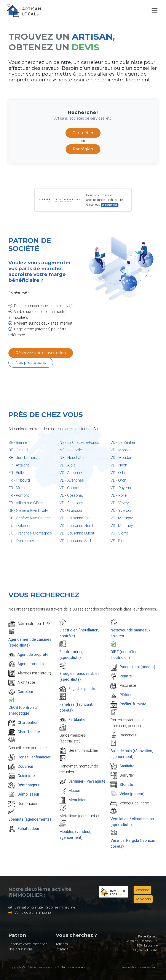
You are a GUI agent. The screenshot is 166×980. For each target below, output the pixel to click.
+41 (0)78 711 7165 (144, 950)
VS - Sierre (119, 533)
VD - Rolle (118, 495)
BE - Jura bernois (22, 457)
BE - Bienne (17, 442)
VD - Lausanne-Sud (75, 540)
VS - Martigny (121, 518)
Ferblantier (78, 719)
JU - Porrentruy (21, 540)
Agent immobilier (32, 663)
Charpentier (28, 722)
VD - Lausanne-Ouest (76, 533)
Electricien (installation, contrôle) (79, 633)
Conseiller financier (34, 757)
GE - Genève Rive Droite (28, 510)
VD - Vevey (119, 503)
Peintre (126, 676)
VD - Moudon (121, 457)
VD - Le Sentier (123, 442)
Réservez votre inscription (41, 352)
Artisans (62, 944)
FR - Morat (17, 487)
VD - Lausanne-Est (74, 518)
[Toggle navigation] (154, 10)
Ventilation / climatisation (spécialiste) (132, 822)
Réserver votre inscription (27, 944)
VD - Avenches (71, 480)
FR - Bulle (16, 472)
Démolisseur (28, 794)
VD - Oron (118, 480)
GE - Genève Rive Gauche (29, 518)
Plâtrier (126, 694)
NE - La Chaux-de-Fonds (79, 442)
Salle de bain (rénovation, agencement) (131, 753)
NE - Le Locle (70, 450)
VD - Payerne (121, 487)
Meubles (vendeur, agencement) (75, 834)
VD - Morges (120, 450)
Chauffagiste (29, 731)
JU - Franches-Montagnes (30, 533)
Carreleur (25, 691)
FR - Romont (18, 495)
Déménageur (29, 785)
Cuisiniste (26, 775)
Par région (83, 149)
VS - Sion (117, 540)
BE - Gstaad (18, 450)
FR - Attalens (19, 465)
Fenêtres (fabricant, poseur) (76, 707)
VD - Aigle (67, 465)
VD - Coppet (69, 487)
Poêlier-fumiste (133, 704)
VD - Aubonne (70, 472)
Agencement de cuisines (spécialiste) (29, 642)
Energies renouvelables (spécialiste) (79, 676)
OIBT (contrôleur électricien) (124, 654)
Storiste (126, 784)
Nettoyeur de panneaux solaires (130, 633)
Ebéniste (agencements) (29, 819)
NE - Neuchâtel (72, 457)
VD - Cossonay (71, 495)
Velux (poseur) (132, 793)
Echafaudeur (28, 828)
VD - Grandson (71, 510)
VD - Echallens (71, 503)
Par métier (83, 132)
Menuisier (77, 800)
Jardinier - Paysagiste (87, 781)
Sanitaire (127, 766)
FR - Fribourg (19, 480)
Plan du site (77, 967)
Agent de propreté (33, 654)
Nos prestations (31, 362)
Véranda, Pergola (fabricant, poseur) (133, 843)
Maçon (74, 790)
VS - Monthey (121, 525)
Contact (62, 949)
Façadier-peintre (82, 688)
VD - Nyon (118, 465)
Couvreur (25, 766)
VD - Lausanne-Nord (76, 525)
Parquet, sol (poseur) (137, 666)
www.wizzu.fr (148, 967)
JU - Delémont (20, 525)
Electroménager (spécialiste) (73, 654)
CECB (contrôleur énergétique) (23, 710)
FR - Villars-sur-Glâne (25, 503)
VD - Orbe (118, 472)
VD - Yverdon (121, 510)
